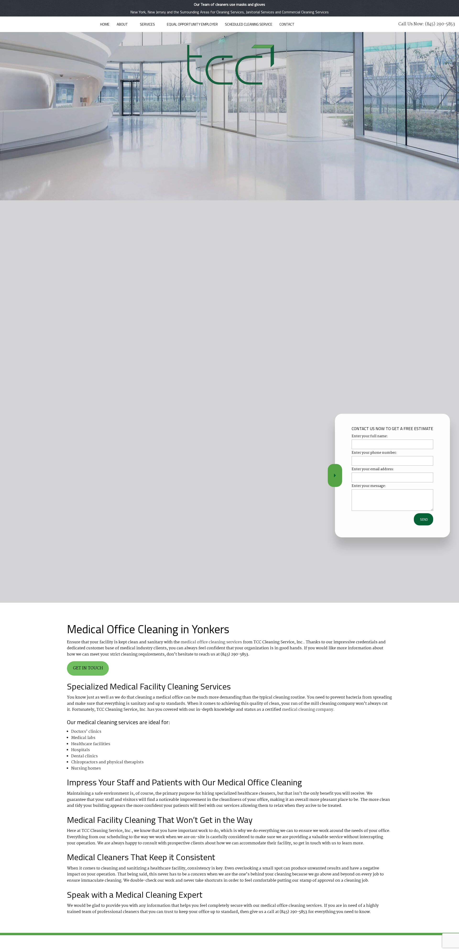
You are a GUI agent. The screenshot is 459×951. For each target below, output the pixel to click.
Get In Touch (88, 668)
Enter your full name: (370, 436)
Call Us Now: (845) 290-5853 (426, 24)
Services (147, 24)
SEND (424, 519)
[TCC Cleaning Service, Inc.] (229, 64)
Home (104, 24)
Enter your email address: (373, 469)
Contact (287, 24)
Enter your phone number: (374, 452)
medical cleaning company (307, 709)
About (122, 24)
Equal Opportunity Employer (192, 24)
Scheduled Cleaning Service (248, 24)
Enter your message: (369, 485)
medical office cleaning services (211, 642)
